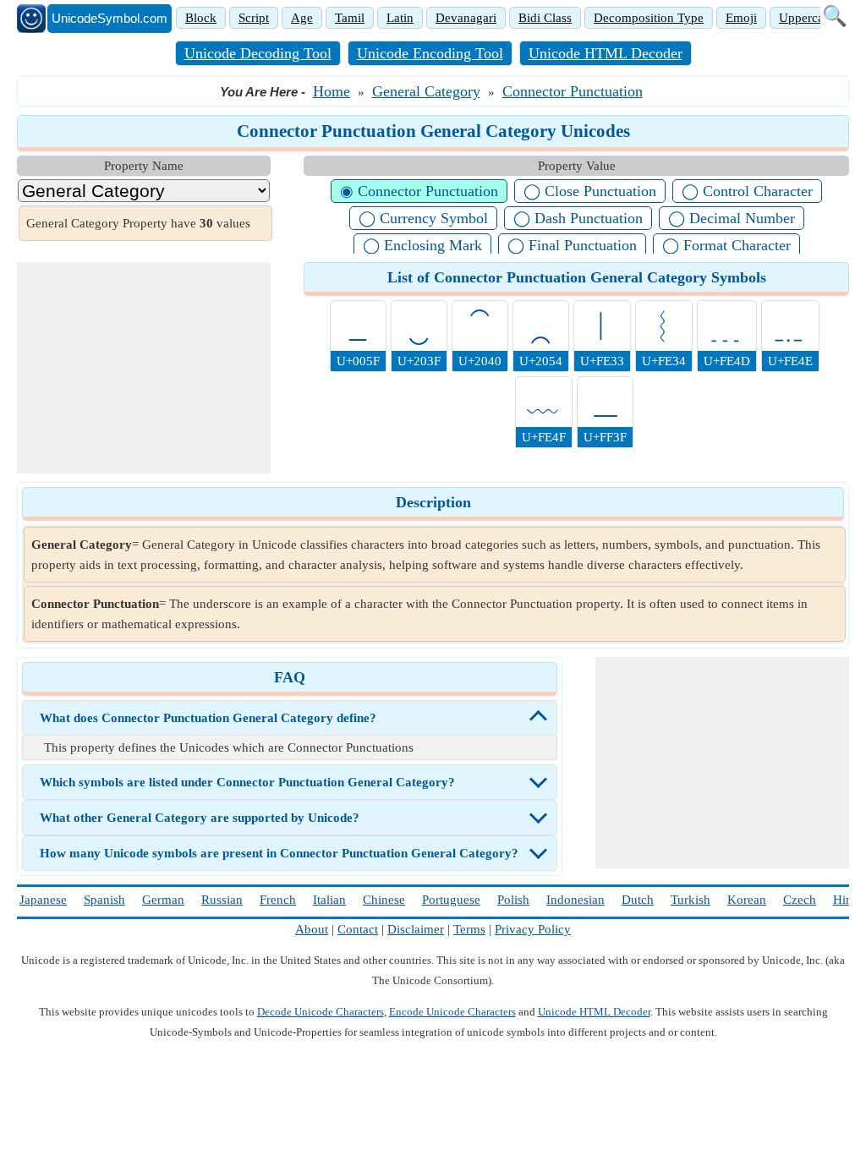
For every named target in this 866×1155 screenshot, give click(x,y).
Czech (799, 899)
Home (331, 91)
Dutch (638, 899)
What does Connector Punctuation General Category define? (208, 718)
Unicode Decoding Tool (258, 53)
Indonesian (575, 899)
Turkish (690, 899)
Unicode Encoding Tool (430, 53)
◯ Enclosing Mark (422, 245)
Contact (357, 929)
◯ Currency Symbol (423, 218)
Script (253, 18)
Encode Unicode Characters (452, 1011)
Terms (469, 929)
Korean (746, 899)
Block (200, 18)
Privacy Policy (533, 929)
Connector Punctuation (572, 91)
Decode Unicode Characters (320, 1011)
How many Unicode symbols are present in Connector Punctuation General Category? (279, 853)
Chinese (384, 899)
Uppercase (807, 18)
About (311, 929)
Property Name (144, 165)
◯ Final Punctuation (572, 245)
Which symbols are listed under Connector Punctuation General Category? (247, 782)
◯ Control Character (747, 191)
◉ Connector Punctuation (419, 191)
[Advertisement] (144, 367)
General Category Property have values (138, 223)
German (163, 899)
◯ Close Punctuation (589, 191)
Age (302, 18)
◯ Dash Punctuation (578, 218)
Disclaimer (415, 929)
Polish (513, 899)
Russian (222, 899)
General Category (426, 91)
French (278, 899)
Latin (400, 18)
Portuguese (451, 899)
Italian (329, 899)
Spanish (104, 899)
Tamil (349, 18)
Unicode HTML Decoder (605, 53)
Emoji (741, 18)
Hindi (848, 899)
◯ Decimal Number (731, 218)
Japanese (43, 899)
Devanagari (466, 18)
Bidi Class (545, 18)
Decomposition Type (649, 18)
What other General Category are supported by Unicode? (199, 817)
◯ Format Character (726, 245)
